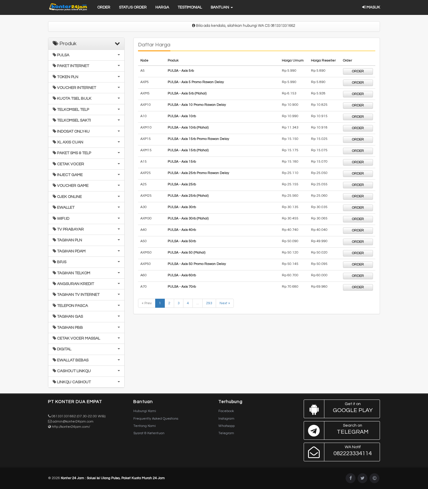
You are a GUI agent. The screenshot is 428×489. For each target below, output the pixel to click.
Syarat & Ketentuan (149, 433)
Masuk (373, 7)
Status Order (133, 7)
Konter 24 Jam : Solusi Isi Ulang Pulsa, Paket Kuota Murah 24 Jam (113, 478)
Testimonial (190, 7)
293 (209, 303)
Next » (225, 303)
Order (103, 7)
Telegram (226, 433)
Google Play (353, 407)
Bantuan (220, 7)
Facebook (226, 411)
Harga (162, 7)
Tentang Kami (144, 426)
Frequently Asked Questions (155, 419)
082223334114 (352, 450)
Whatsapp (226, 426)
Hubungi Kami (144, 411)
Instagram (226, 419)
